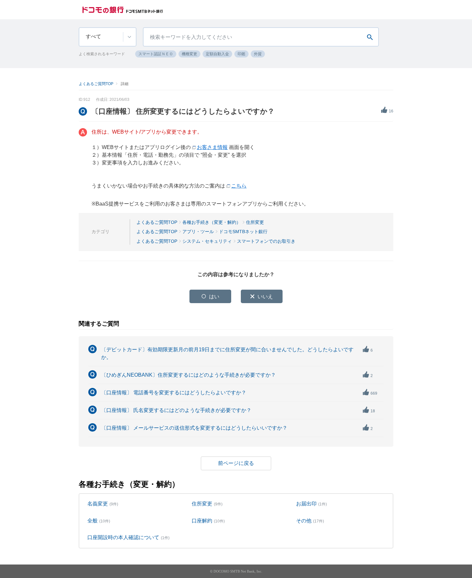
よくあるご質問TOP (96, 84)
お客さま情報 (212, 147)
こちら (239, 185)
